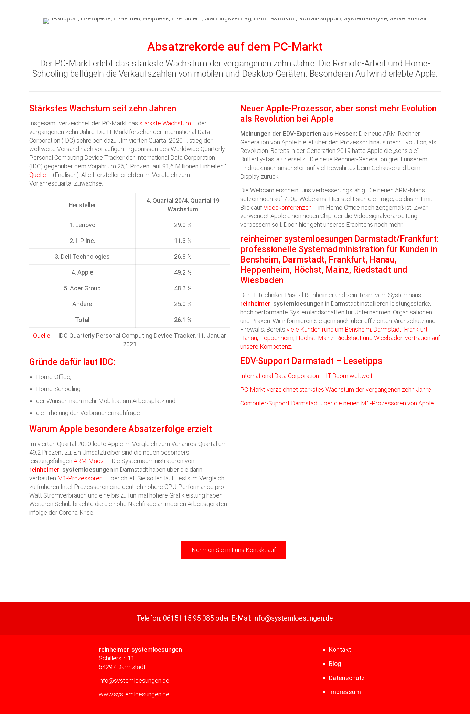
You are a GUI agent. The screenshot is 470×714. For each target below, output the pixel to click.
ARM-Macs (89, 461)
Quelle (37, 174)
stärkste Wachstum (165, 123)
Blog (335, 663)
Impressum (345, 691)
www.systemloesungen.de (134, 694)
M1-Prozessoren (80, 478)
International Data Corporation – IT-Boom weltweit (306, 375)
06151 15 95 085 (188, 618)
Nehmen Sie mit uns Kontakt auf (234, 550)
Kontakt (340, 649)
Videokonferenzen (288, 207)
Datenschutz (347, 677)
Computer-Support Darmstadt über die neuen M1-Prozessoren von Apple (337, 403)
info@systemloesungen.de (293, 618)
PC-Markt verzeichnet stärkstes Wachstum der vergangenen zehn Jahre (335, 389)
